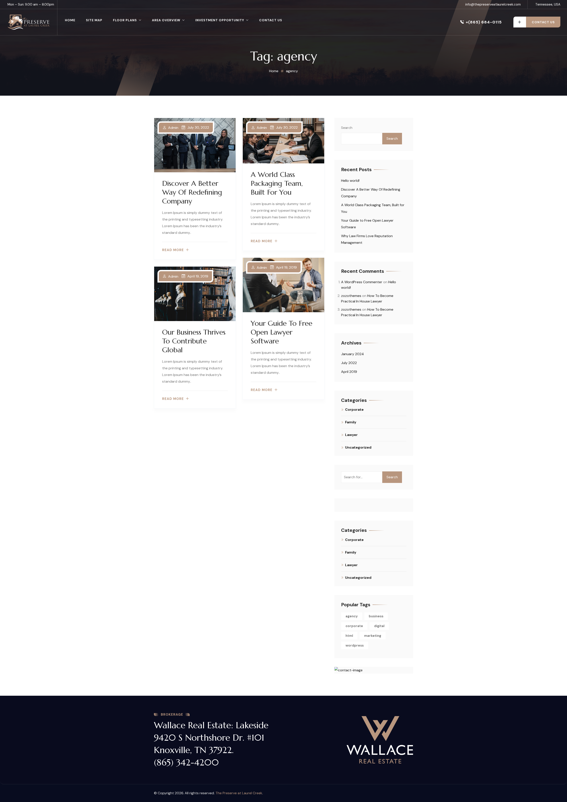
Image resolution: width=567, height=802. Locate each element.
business (376, 616)
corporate (354, 626)
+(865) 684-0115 (484, 22)
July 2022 (349, 362)
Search (346, 127)
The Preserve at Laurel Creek (239, 793)
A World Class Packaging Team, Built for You (277, 183)
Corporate (354, 409)
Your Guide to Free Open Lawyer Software (281, 332)
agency (352, 616)
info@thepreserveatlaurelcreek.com (493, 4)
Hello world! (350, 180)
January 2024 (352, 354)
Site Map (94, 20)
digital (379, 626)
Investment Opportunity (219, 20)
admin (173, 128)
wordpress (355, 645)
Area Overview (166, 20)
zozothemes (351, 295)
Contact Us (270, 20)
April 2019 (349, 371)
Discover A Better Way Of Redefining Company (192, 192)
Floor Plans (125, 20)
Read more (173, 250)
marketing (372, 635)
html (349, 635)
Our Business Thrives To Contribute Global (193, 341)
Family (350, 422)
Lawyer (351, 434)
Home (70, 20)
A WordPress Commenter (361, 282)
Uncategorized (358, 447)
